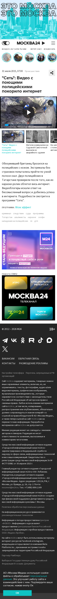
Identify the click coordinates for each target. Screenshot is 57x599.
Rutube (31, 340)
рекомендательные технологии (17, 515)
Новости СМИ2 (9, 274)
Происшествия (32, 71)
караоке (32, 217)
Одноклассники (23, 340)
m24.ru (10, 381)
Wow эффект (23, 207)
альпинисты (20, 217)
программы (38, 213)
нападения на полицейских (15, 221)
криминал (6, 213)
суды (28, 213)
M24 (19, 329)
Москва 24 (28, 43)
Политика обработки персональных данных (23, 507)
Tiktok (40, 340)
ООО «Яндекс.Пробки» (13, 532)
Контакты (8, 363)
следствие (18, 213)
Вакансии (8, 358)
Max (49, 340)
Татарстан (7, 217)
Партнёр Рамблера (11, 555)
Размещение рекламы (33, 363)
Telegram (5, 340)
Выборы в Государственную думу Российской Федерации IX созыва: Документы (24, 562)
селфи (41, 217)
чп (31, 221)
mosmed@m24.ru (10, 487)
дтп (36, 221)
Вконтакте (14, 340)
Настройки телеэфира (13, 373)
